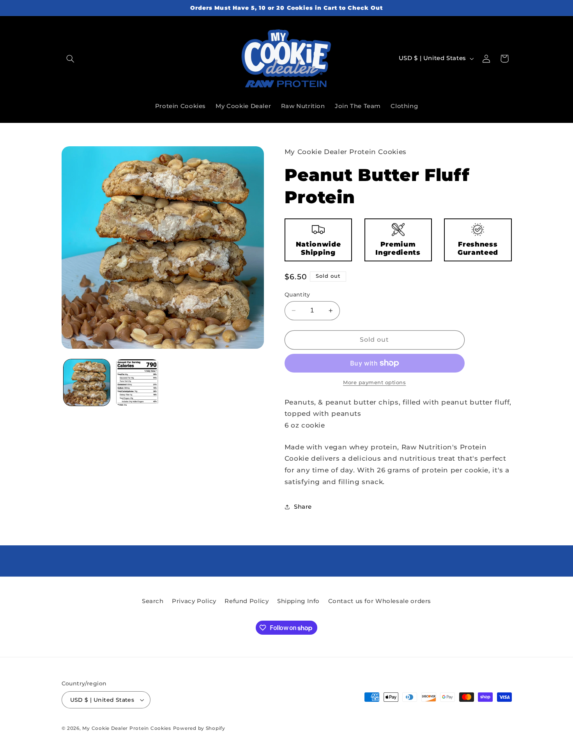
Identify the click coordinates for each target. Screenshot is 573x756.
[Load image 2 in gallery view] (137, 382)
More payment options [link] (374, 382)
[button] (71, 58)
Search (153, 601)
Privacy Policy (194, 601)
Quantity (297, 294)
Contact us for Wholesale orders (380, 601)
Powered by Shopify (199, 728)
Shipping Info (298, 601)
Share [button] (303, 506)
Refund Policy (247, 601)
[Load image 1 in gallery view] (87, 382)
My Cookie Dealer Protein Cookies (126, 728)
